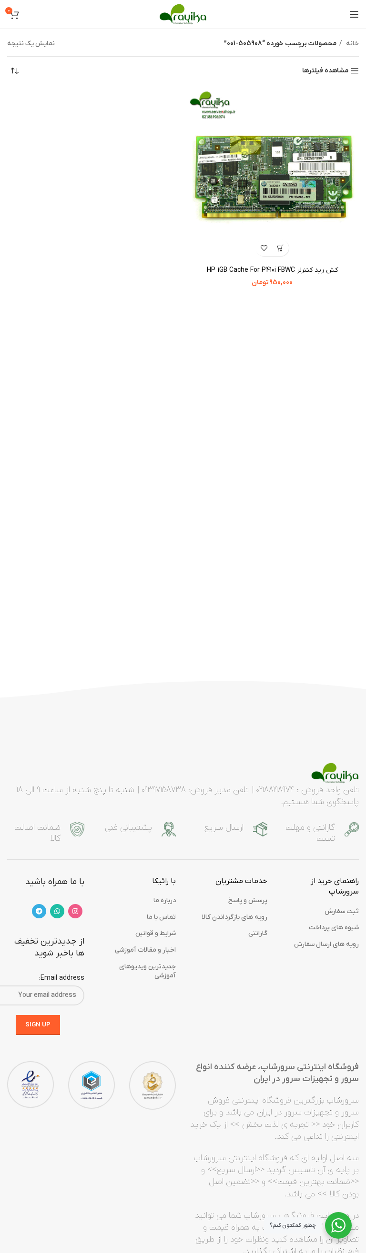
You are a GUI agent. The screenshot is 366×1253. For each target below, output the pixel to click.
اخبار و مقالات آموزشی (145, 950)
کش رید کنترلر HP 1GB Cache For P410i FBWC (272, 270)
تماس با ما (161, 917)
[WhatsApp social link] (57, 911)
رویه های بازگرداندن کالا (234, 917)
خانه (352, 43)
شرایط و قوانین (155, 933)
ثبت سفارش (342, 911)
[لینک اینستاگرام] (75, 911)
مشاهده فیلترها (325, 71)
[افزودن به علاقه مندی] (263, 247)
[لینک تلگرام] (39, 911)
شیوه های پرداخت (334, 927)
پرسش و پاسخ (247, 900)
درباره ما (164, 900)
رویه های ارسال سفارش (326, 944)
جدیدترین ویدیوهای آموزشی (147, 971)
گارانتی (257, 933)
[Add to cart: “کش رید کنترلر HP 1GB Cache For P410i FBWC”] (280, 247)
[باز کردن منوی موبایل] (354, 14)
